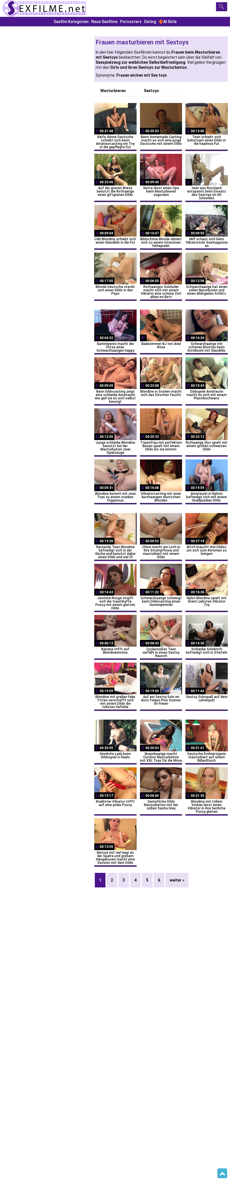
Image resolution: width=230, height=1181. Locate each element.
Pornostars (131, 21)
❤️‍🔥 (167, 21)
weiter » (177, 880)
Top (222, 1173)
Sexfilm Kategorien (71, 21)
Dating (150, 21)
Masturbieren (113, 90)
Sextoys (151, 90)
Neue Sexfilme (104, 21)
